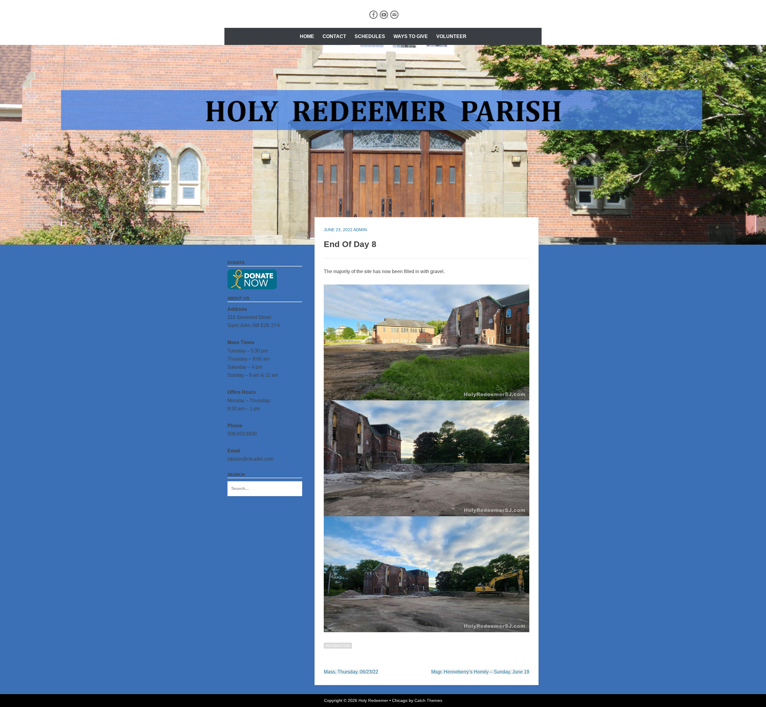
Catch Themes (428, 700)
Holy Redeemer (373, 700)
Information (338, 646)
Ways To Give (410, 36)
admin (360, 229)
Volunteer (451, 36)
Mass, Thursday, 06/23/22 (351, 671)
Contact (334, 36)
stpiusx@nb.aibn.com (250, 458)
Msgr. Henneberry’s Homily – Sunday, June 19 (480, 671)
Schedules (370, 36)
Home (307, 36)
